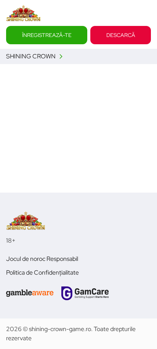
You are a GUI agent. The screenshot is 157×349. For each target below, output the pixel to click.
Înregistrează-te (47, 34)
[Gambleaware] (30, 293)
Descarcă (120, 34)
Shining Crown (31, 56)
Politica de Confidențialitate (42, 273)
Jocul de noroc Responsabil (42, 259)
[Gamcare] (85, 293)
